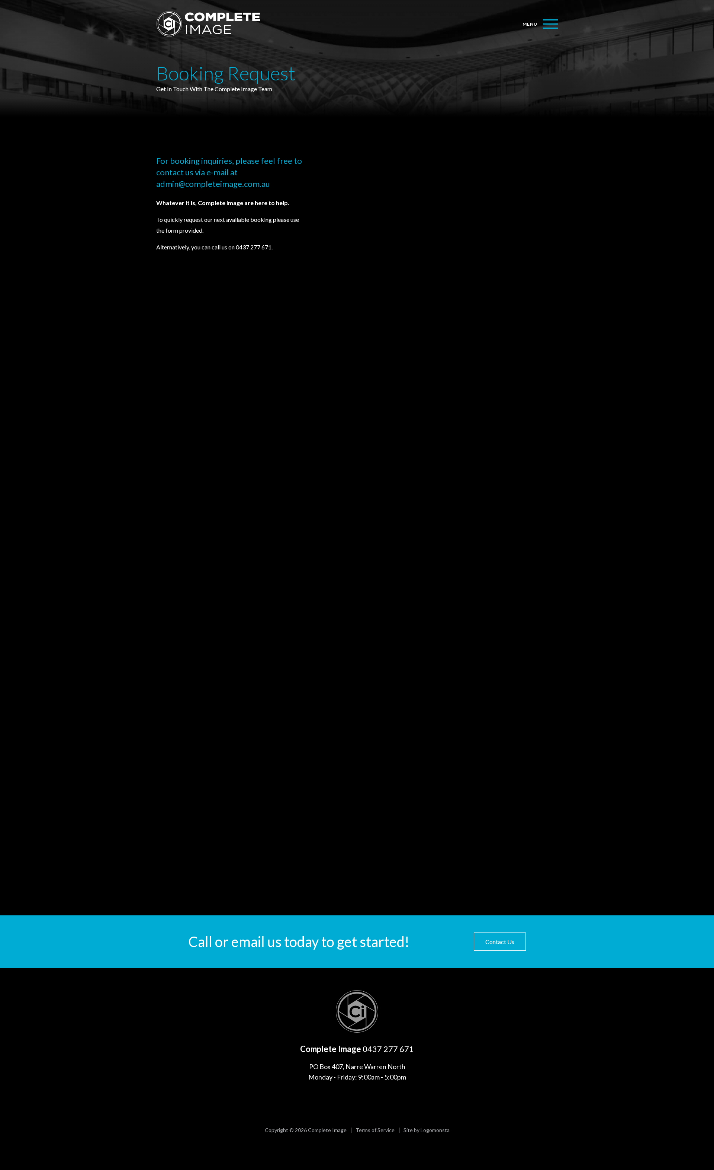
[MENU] (550, 24)
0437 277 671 (388, 1049)
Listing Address (345, 483)
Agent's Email (343, 256)
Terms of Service (482, 817)
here (381, 846)
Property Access (347, 597)
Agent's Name (344, 187)
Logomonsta (435, 1130)
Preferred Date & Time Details (364, 687)
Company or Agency (351, 152)
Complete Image (357, 1011)
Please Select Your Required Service (371, 291)
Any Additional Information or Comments (378, 722)
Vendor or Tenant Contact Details (368, 551)
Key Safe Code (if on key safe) (363, 631)
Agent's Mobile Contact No (361, 222)
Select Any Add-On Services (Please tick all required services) (403, 336)
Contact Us (499, 941)
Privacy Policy (442, 817)
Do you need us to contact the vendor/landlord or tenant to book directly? (419, 518)
